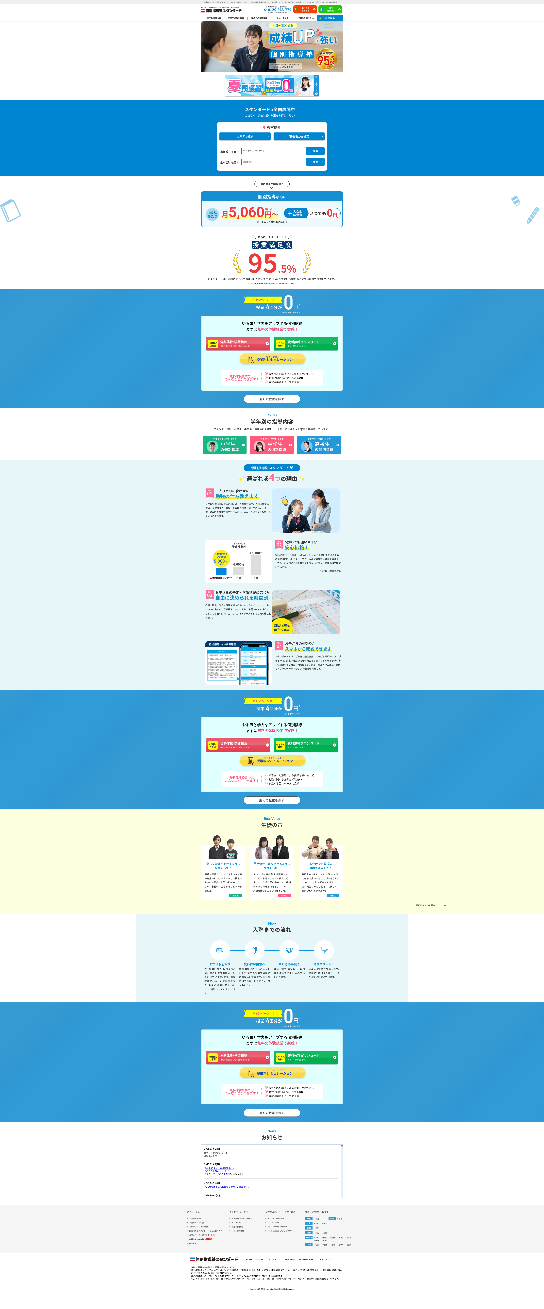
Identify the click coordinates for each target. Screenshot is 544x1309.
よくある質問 (274, 1259)
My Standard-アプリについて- (281, 1230)
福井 (325, 1223)
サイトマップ (323, 1259)
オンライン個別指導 (276, 1218)
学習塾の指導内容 (196, 1222)
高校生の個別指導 (259, 18)
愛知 (317, 1228)
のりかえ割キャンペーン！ (219, 1171)
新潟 (340, 1218)
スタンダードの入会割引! (218, 1174)
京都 (238, 1278)
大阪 (317, 1233)
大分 (349, 1244)
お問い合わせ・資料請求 (202, 1235)
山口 (349, 1237)
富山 (317, 1223)
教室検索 (330, 18)
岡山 (325, 1237)
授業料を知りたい (306, 18)
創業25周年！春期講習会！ (219, 1168)
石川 (212, 1278)
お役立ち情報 (273, 1222)
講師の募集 (290, 1259)
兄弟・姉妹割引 (238, 1230)
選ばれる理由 (282, 18)
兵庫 (325, 1233)
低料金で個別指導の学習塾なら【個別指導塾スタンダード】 (213, 1267)
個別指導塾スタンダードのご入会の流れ (205, 1230)
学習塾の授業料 (195, 1218)
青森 (317, 1218)
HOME (249, 1259)
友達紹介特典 (237, 1226)
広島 (341, 1237)
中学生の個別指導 (236, 18)
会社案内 (260, 1259)
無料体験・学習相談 (200, 1239)
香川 (325, 1240)
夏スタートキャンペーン (242, 1218)
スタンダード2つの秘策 (199, 1226)
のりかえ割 (236, 1222)
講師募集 (192, 1243)
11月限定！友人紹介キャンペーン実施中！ (227, 1186)
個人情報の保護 (306, 1259)
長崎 (333, 1244)
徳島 (317, 1240)
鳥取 (317, 1237)
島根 (333, 1237)
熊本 (341, 1244)
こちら (214, 1155)
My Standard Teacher (277, 1226)
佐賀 (325, 1244)
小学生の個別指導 (213, 18)
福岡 (317, 1244)
